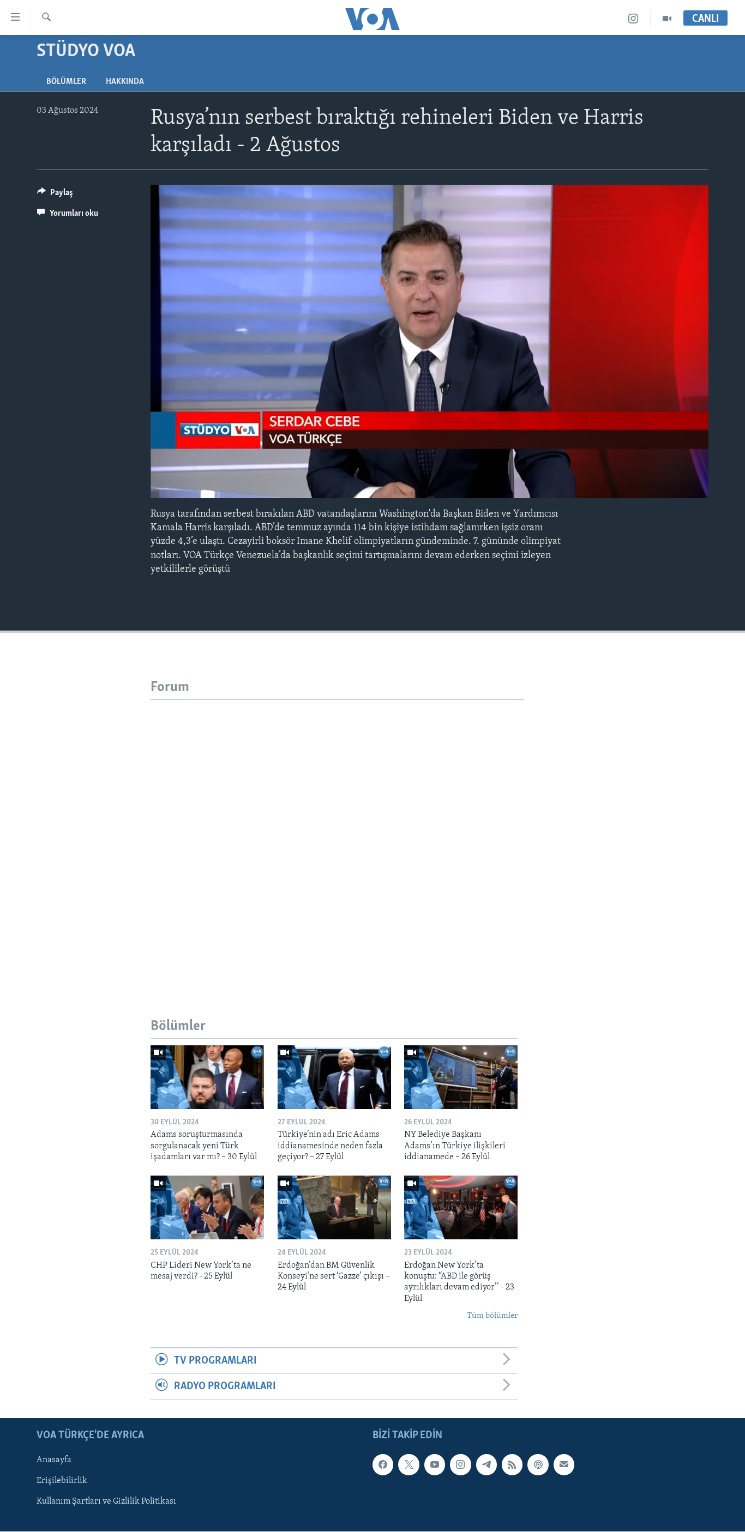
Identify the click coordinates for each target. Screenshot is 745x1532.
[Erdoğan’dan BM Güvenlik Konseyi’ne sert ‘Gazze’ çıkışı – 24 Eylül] (334, 1207)
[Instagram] (633, 18)
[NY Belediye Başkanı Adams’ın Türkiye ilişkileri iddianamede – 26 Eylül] (461, 1077)
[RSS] (512, 1465)
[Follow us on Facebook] (382, 1465)
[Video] (667, 18)
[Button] (55, 195)
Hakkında (125, 81)
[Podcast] (537, 1465)
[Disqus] (337, 836)
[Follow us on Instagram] (460, 1465)
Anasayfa (54, 1460)
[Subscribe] (564, 1465)
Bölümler (66, 81)
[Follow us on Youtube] (434, 1465)
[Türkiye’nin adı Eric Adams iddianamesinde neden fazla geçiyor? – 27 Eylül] (334, 1077)
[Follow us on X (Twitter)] (408, 1465)
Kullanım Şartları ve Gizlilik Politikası (106, 1502)
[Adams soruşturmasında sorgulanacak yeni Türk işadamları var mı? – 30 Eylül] (207, 1077)
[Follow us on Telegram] (486, 1465)
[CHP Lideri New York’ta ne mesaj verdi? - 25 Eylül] (207, 1207)
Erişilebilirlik (62, 1481)
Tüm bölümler (492, 1316)
